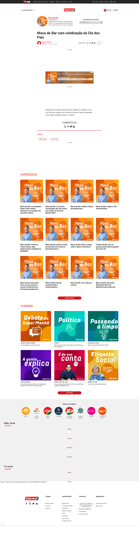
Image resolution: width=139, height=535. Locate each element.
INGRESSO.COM (37, 1)
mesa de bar (42, 139)
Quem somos (65, 503)
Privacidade (65, 508)
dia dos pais (54, 139)
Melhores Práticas (67, 510)
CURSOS (58, 1)
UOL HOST (45, 1)
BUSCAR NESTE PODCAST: (91, 19)
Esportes (48, 508)
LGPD (63, 513)
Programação (82, 511)
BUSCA (97, 1)
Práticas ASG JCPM (67, 506)
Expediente (65, 516)
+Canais (26, 306)
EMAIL (114, 1)
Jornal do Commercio (101, 503)
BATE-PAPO (106, 1)
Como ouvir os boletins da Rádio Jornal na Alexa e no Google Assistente (86, 505)
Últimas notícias (50, 503)
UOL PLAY (64, 1)
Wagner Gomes (46, 42)
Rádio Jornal (99, 506)
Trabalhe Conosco (67, 521)
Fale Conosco (65, 518)
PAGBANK (51, 1)
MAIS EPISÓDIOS (69, 298)
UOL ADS (70, 1)
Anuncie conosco (83, 514)
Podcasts (48, 506)
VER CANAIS (69, 392)
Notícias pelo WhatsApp (85, 509)
